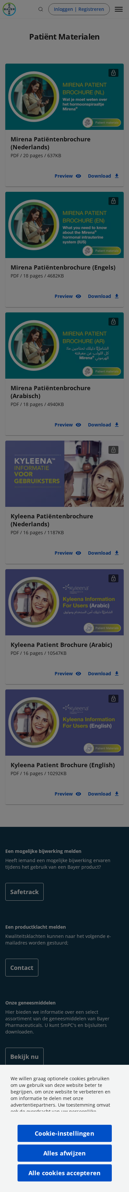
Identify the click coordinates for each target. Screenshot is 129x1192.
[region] (64, 1128)
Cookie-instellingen (64, 1133)
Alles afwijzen (64, 1153)
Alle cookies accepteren (64, 1173)
